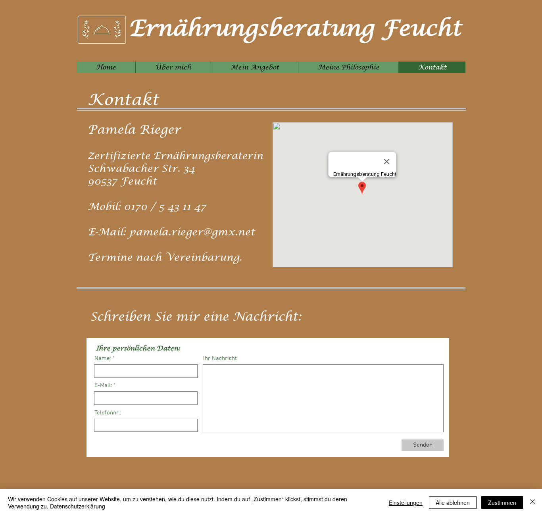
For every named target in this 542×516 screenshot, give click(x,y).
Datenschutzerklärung (77, 506)
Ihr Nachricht (220, 359)
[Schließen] (532, 502)
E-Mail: (103, 386)
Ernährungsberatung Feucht (295, 29)
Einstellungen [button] (406, 502)
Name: (102, 359)
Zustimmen (502, 502)
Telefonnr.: (107, 413)
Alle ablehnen (453, 502)
